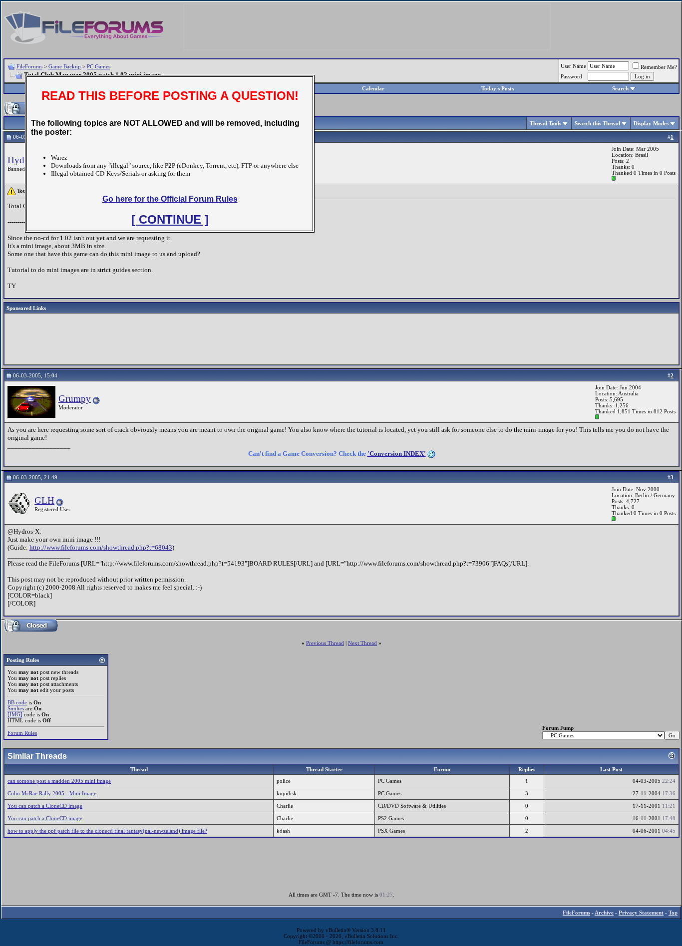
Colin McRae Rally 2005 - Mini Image (51, 793)
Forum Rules (22, 733)
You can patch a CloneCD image (44, 806)
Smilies (15, 708)
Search (620, 88)
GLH (44, 500)
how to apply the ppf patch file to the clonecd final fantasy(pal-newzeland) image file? (107, 831)
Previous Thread (325, 643)
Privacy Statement (641, 913)
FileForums (29, 66)
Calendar (373, 88)
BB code (17, 702)
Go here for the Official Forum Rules (170, 199)
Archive (604, 913)
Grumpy (74, 398)
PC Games (98, 66)
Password (571, 76)
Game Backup (64, 66)
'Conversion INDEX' (396, 453)
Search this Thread (597, 123)
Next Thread (362, 643)
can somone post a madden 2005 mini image (59, 781)
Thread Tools (545, 123)
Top (673, 913)
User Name (573, 66)
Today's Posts (497, 88)
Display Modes (651, 123)
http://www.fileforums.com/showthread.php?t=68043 (100, 547)
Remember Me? (659, 67)
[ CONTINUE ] (170, 219)
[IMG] (14, 714)
